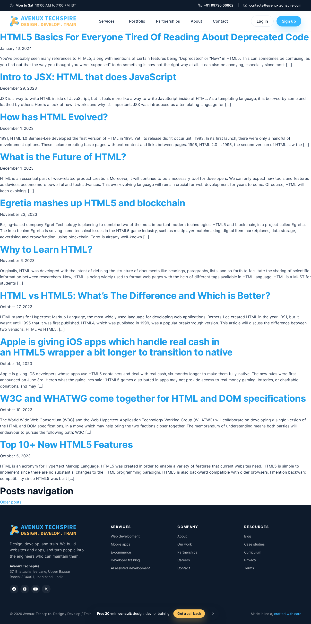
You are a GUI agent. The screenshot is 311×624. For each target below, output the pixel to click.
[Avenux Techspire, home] (43, 21)
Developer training (125, 560)
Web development (125, 536)
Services (107, 21)
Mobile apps (120, 544)
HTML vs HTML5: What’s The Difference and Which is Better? (135, 295)
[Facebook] (14, 589)
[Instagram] (24, 589)
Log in (262, 21)
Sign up (289, 21)
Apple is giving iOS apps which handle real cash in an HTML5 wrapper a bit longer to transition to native (116, 347)
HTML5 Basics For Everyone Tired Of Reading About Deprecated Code (154, 37)
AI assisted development (130, 568)
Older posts (10, 502)
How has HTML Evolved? (54, 116)
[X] (46, 589)
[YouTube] (35, 589)
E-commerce (121, 552)
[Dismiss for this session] (213, 613)
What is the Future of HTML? (63, 156)
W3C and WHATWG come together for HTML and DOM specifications (153, 398)
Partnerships (168, 21)
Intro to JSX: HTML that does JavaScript (88, 76)
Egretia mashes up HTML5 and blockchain (92, 202)
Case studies (254, 544)
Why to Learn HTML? (46, 249)
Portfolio (137, 21)
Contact (220, 21)
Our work (184, 544)
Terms (249, 568)
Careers (183, 560)
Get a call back (189, 613)
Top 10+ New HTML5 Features (66, 444)
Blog (247, 536)
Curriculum (252, 552)
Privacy (250, 560)
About (196, 21)
